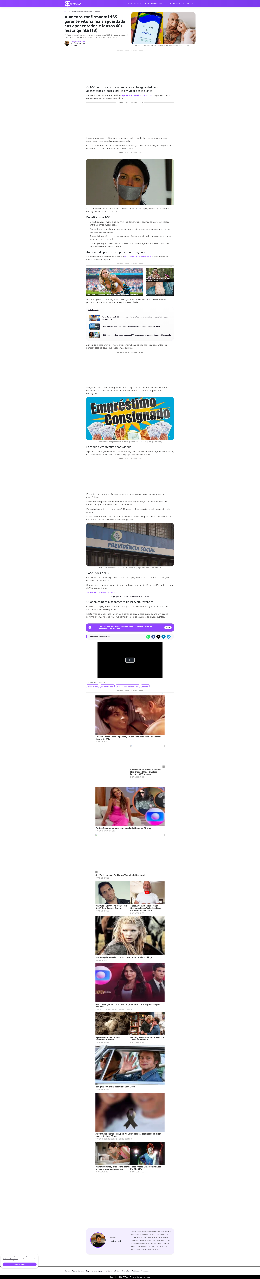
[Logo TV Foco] (72, 4)
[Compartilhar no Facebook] (153, 637)
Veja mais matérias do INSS (100, 592)
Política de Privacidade (141, 1215)
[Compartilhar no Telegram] (169, 637)
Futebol (177, 4)
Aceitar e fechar (19, 1264)
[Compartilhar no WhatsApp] (148, 637)
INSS (192, 4)
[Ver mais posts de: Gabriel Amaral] (66, 43)
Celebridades (157, 4)
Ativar (168, 627)
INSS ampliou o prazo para (137, 256)
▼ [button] (191, 45)
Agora (168, 4)
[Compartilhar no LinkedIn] (163, 637)
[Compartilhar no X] (158, 637)
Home (129, 4)
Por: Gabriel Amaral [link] (78, 41)
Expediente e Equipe (94, 1215)
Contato (125, 1215)
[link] (97, 1184)
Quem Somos (78, 1215)
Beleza (186, 4)
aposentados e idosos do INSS (137, 95)
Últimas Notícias (141, 4)
